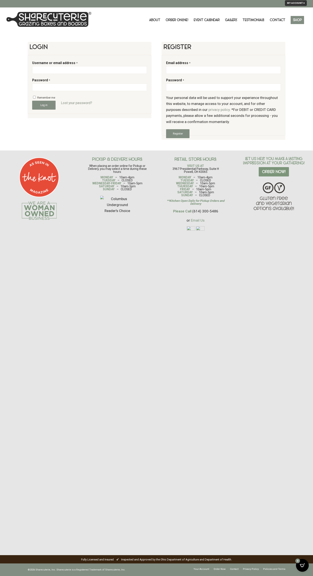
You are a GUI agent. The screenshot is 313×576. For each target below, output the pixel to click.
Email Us (198, 220)
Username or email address (55, 63)
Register (178, 133)
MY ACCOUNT (295, 3)
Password (41, 80)
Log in (43, 105)
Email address (178, 63)
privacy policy (219, 109)
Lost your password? (76, 103)
